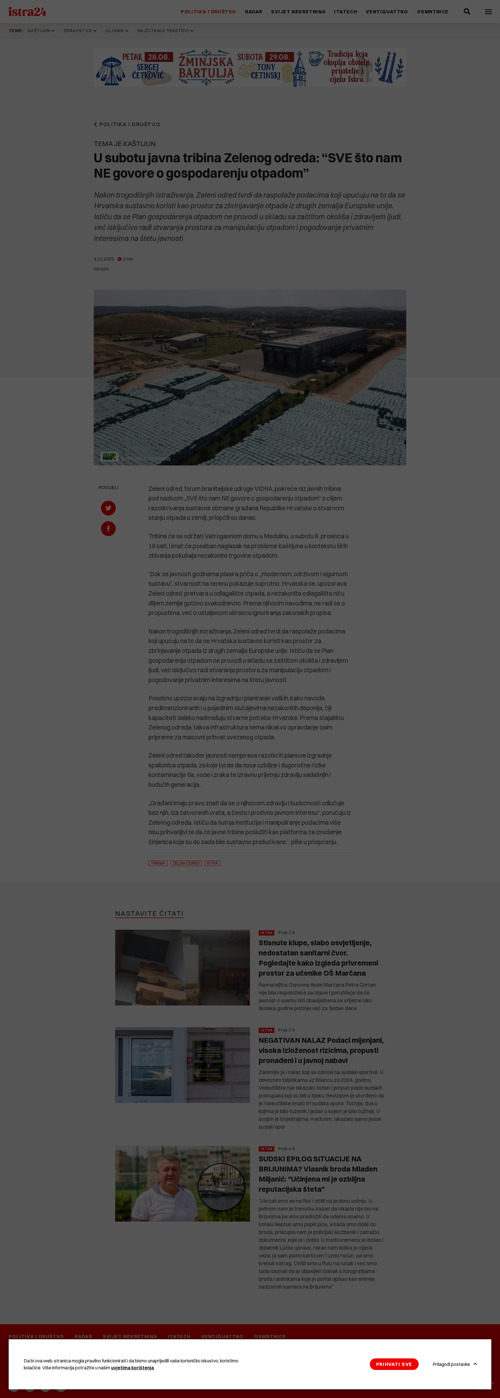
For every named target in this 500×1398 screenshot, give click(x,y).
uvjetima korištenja (132, 1368)
